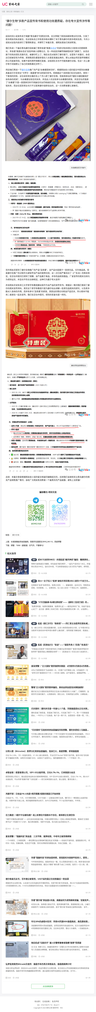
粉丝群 (37, 1001)
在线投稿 (45, 1001)
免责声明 (55, 1001)
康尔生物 (26, 69)
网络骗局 (17, 12)
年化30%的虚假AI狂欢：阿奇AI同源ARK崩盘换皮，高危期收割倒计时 (62, 921)
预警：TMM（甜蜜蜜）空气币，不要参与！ (28, 545)
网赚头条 (10, 668)
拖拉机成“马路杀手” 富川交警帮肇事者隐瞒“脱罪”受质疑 (56, 942)
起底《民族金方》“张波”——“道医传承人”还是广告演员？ (61, 644)
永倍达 (53, 48)
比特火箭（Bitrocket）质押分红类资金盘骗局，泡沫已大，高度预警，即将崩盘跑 (42, 751)
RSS (61, 1008)
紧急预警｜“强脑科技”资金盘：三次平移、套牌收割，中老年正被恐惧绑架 (38, 836)
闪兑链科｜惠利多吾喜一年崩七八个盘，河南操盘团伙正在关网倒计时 (62, 708)
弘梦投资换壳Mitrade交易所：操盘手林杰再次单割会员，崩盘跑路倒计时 (39, 964)
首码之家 (9, 12)
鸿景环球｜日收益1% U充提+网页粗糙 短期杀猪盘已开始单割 (33, 793)
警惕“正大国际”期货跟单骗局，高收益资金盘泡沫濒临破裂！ (58, 687)
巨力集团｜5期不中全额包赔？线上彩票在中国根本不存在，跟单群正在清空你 (40, 815)
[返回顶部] (91, 807)
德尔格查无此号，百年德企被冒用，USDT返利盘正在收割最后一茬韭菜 (37, 879)
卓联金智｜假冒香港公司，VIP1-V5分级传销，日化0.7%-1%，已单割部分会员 (40, 772)
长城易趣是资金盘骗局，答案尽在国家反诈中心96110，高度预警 (36, 541)
